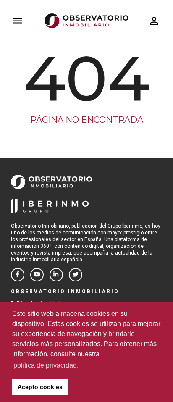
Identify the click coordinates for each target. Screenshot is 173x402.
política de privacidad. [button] (46, 365)
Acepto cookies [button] (40, 387)
